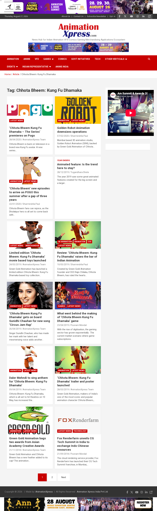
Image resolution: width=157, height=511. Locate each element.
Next (63, 477)
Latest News (16, 121)
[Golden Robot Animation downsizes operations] (78, 110)
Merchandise (32, 246)
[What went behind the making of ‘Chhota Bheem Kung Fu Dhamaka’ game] (78, 295)
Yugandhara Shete (80, 172)
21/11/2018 (15, 450)
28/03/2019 (63, 389)
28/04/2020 (15, 139)
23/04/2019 (63, 325)
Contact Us (78, 16)
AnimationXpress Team (34, 139)
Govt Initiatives (80, 59)
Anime (26, 59)
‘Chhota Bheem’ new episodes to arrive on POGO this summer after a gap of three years (29, 194)
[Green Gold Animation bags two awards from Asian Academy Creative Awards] (30, 420)
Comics (62, 59)
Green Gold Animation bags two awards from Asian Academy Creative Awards (27, 442)
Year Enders (63, 160)
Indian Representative (35, 66)
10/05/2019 (63, 264)
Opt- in (112, 16)
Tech (97, 59)
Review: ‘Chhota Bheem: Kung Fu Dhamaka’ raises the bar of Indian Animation (77, 256)
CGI (89, 242)
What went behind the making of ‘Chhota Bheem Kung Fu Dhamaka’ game (77, 317)
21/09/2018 (63, 454)
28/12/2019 (63, 172)
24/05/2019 (15, 264)
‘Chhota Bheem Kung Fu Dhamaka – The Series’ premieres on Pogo (25, 131)
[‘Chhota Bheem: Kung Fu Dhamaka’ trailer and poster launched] (78, 360)
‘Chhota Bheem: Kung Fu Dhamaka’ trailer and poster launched (75, 381)
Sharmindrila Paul (79, 136)
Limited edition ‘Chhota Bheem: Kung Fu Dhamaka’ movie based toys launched (27, 256)
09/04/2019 (15, 389)
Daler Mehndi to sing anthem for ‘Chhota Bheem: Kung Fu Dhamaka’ (28, 381)
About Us (66, 16)
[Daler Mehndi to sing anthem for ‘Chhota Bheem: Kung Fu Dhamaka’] (30, 360)
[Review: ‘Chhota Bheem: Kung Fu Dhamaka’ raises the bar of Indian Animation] (78, 235)
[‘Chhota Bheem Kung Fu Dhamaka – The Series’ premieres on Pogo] (30, 110)
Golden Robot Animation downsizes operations (73, 129)
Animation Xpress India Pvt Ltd (92, 491)
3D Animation (65, 242)
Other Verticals (114, 59)
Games (47, 59)
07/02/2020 (63, 136)
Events (11, 66)
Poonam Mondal (79, 325)
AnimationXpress (44, 491)
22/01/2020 (15, 204)
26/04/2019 (15, 329)
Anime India (62, 66)
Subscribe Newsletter (96, 16)
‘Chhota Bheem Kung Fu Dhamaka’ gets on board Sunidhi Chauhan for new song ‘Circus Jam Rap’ (29, 319)
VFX (37, 59)
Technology (80, 431)
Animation (13, 59)
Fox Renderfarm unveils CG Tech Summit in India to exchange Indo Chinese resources (75, 444)
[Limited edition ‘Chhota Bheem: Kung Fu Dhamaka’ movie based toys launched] (30, 235)
